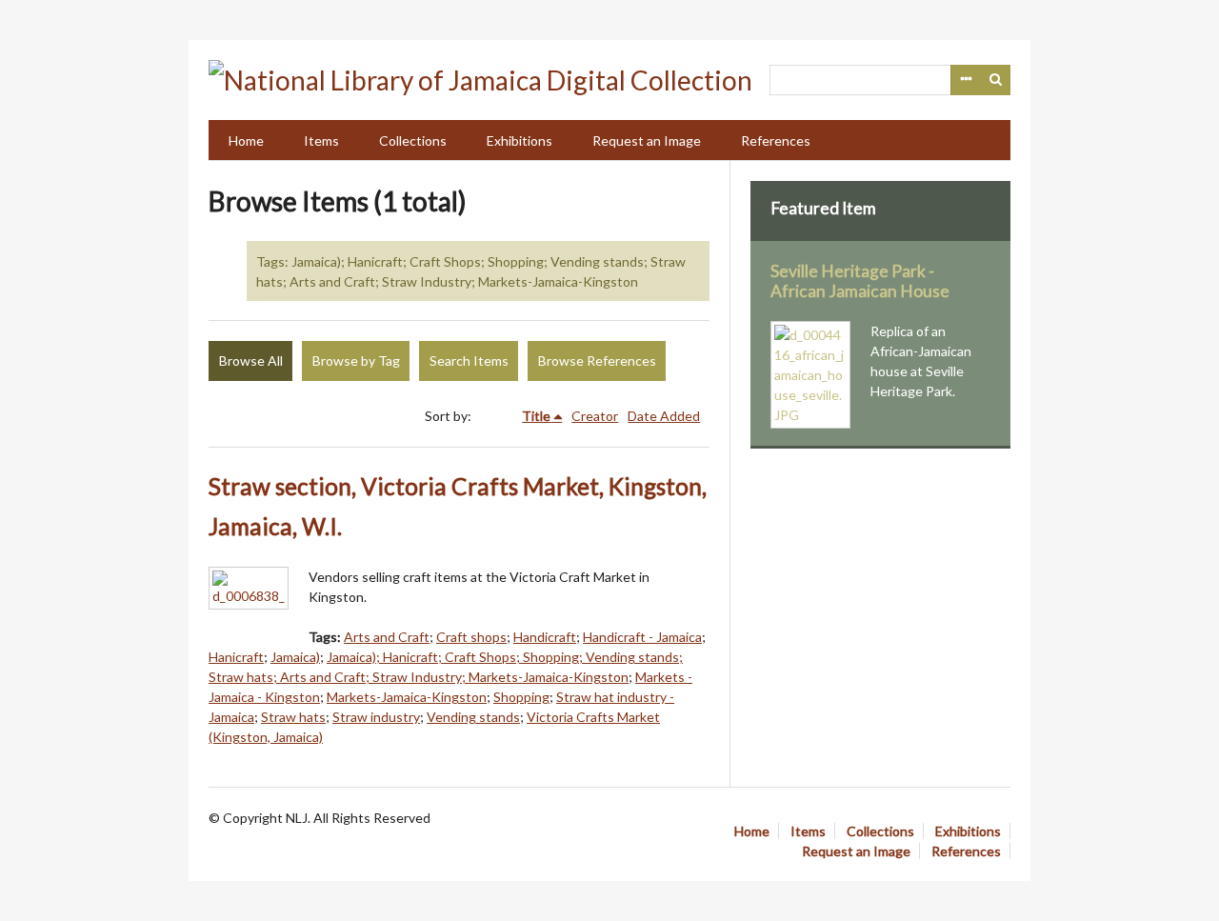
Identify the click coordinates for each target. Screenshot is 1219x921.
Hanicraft (236, 657)
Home (246, 140)
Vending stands (473, 717)
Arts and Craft (387, 637)
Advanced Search (965, 80)
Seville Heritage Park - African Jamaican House (859, 281)
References (775, 140)
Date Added (664, 416)
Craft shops (471, 637)
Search (996, 80)
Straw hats (293, 717)
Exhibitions (519, 140)
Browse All (251, 360)
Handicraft (544, 637)
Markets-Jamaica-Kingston (407, 697)
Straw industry (376, 717)
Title (536, 416)
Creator (594, 416)
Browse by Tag (356, 360)
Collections (413, 140)
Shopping (521, 697)
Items (321, 140)
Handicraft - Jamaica (642, 637)
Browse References (597, 360)
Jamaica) (295, 657)
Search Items (469, 360)
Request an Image (646, 140)
